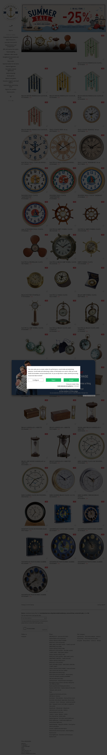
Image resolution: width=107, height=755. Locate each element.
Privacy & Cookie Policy (72, 384)
